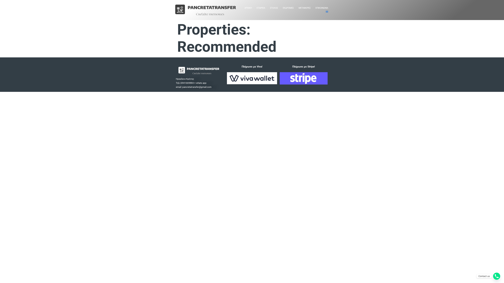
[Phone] (496, 276)
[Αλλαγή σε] (326, 12)
